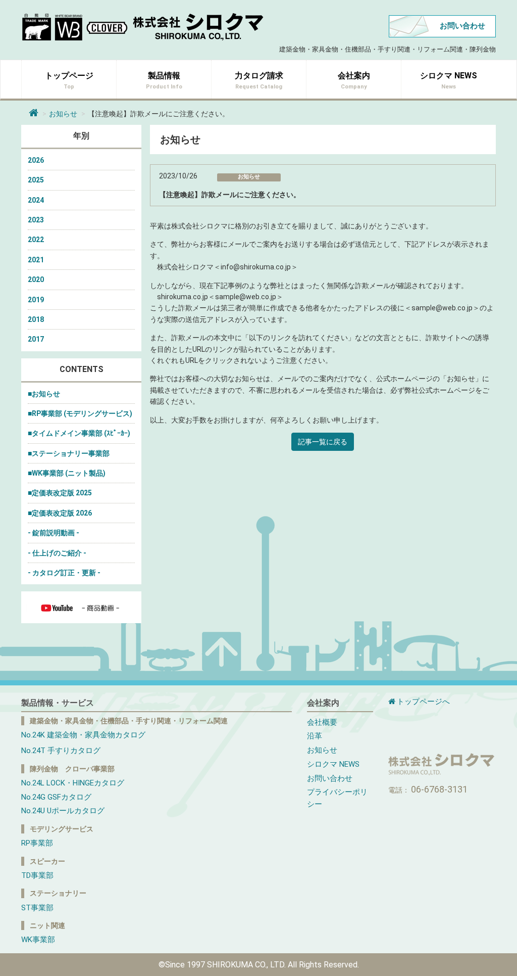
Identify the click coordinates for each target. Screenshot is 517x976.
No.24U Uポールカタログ (63, 810)
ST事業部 (37, 907)
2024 (36, 200)
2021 (36, 260)
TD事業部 (37, 875)
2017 (36, 339)
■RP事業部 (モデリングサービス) (80, 413)
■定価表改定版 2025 (60, 493)
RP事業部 (37, 843)
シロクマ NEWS (333, 764)
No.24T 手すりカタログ (60, 750)
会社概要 (322, 722)
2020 (36, 279)
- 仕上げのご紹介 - (57, 553)
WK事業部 (38, 939)
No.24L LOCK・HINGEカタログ (72, 782)
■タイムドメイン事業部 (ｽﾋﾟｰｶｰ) (79, 433)
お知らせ (63, 114)
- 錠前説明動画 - (53, 533)
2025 (36, 180)
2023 (36, 220)
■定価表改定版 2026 (60, 513)
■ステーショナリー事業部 (69, 453)
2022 (36, 240)
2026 (36, 160)
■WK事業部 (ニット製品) (67, 473)
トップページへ (423, 701)
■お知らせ (44, 394)
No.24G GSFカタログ (56, 797)
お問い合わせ (462, 25)
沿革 (314, 735)
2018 (36, 319)
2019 (36, 300)
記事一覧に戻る (322, 442)
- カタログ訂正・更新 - (64, 573)
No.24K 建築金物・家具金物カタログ (83, 734)
